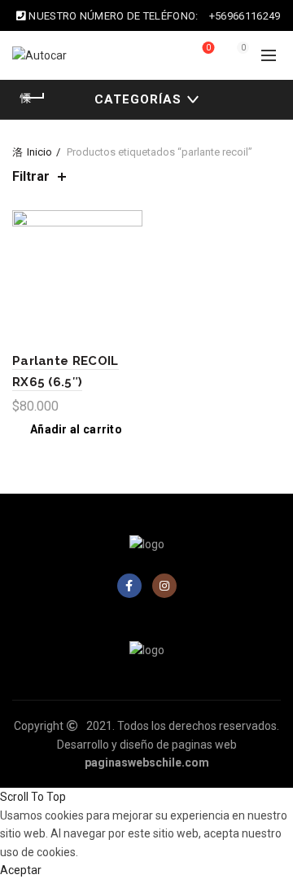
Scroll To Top (33, 796)
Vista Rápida (128, 253)
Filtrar (31, 176)
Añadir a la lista (128, 224)
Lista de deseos (208, 47)
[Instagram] (164, 586)
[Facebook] (129, 586)
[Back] (32, 97)
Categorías (137, 99)
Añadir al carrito (76, 429)
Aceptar (21, 870)
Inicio (39, 152)
